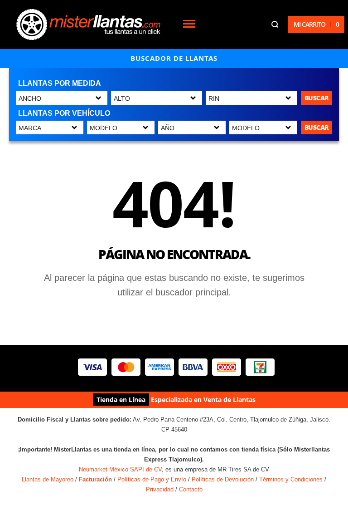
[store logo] (88, 24)
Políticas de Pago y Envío (151, 479)
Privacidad (160, 489)
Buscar (316, 97)
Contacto (191, 489)
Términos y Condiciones (291, 479)
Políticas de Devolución (223, 479)
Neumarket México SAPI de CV (120, 469)
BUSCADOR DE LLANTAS (174, 58)
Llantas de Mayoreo (47, 479)
